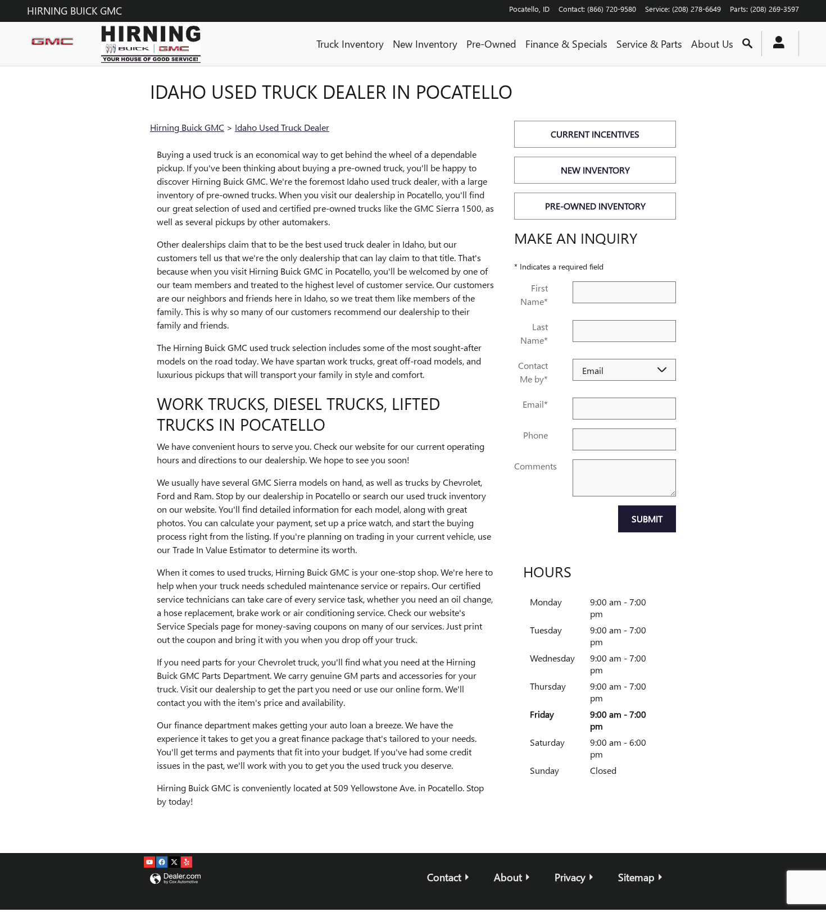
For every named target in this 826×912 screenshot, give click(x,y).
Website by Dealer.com (175, 879)
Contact (444, 877)
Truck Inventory (350, 44)
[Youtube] (149, 862)
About (508, 877)
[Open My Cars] (775, 44)
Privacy (570, 877)
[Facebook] (161, 862)
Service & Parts (649, 44)
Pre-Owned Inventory (595, 206)
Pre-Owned (491, 44)
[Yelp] (186, 862)
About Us (712, 44)
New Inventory (425, 44)
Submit (647, 519)
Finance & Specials (566, 44)
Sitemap (636, 877)
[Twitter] (174, 862)
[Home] (55, 43)
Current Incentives (595, 134)
